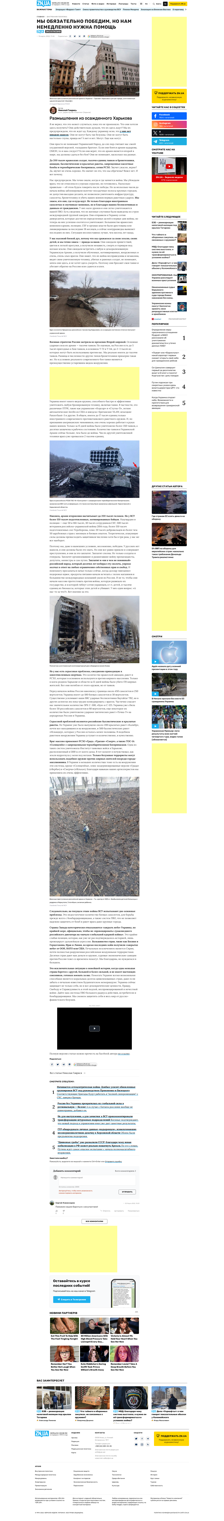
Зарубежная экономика (83, 1475)
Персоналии (78, 1486)
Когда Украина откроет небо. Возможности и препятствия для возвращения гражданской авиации (165, 402)
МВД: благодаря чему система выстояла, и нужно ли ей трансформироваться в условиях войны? (164, 252)
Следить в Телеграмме (73, 1299)
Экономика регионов (43, 1489)
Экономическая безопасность (86, 1482)
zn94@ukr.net (100, 1452)
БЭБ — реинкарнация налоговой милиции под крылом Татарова (164, 225)
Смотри (157, 636)
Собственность (156, 1486)
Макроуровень (41, 1478)
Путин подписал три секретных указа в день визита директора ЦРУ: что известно (165, 386)
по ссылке (124, 1053)
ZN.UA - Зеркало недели (169, 177)
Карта (73, 1453)
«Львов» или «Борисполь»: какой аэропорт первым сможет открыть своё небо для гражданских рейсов (165, 356)
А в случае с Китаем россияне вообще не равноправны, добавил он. (95, 1107)
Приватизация (41, 1486)
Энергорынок (40, 1482)
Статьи (85, 4)
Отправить (127, 1192)
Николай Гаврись (67, 110)
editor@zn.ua (108, 1458)
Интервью (111, 4)
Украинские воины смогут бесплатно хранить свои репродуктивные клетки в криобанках (164, 308)
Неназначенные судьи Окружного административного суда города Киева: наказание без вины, (163, 292)
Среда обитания (118, 1478)
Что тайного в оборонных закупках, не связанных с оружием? (164, 237)
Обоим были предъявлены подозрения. (97, 1133)
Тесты (133, 4)
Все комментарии (94, 1221)
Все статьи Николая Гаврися (66, 1072)
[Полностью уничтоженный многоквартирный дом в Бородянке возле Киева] (94, 662)
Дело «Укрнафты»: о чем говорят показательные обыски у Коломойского (164, 266)
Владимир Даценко (85, 1420)
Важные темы (44, 9)
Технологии (116, 1475)
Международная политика (45, 1475)
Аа (165, 4)
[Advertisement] (94, 383)
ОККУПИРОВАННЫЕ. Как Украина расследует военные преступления (164, 278)
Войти (158, 4)
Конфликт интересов (82, 1478)
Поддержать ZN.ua (178, 4)
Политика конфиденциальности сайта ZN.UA (171, 1513)
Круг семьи (154, 1478)
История (153, 1475)
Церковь (115, 1482)
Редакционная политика (81, 1449)
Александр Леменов (47, 1420)
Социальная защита (81, 1471)
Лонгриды (123, 4)
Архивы (74, 1438)
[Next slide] (185, 9)
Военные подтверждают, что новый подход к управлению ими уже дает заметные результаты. (98, 1120)
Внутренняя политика (44, 1471)
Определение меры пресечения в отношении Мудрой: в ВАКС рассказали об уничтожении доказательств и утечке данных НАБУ (164, 337)
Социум (153, 1471)
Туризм (153, 1482)
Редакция (75, 1441)
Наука (114, 1471)
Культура (115, 1486)
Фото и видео (97, 4)
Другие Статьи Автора (167, 486)
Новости (76, 4)
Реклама (74, 1445)
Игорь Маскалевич (161, 1420)
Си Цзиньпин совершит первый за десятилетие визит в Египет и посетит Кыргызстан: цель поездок (165, 371)
